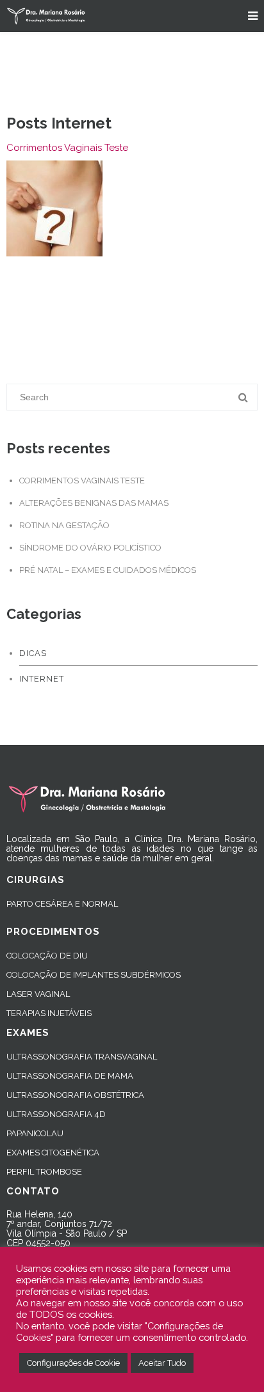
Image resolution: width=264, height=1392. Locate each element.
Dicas (33, 653)
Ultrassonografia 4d (56, 1114)
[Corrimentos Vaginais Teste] (54, 208)
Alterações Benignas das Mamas (94, 503)
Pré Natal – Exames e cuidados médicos (107, 570)
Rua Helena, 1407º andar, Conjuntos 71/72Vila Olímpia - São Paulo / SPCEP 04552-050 (66, 1228)
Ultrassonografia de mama (69, 1076)
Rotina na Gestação (64, 525)
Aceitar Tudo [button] (162, 1363)
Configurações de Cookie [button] (73, 1363)
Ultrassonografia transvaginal (81, 1056)
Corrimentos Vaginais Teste (67, 147)
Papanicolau (34, 1133)
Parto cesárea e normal (62, 904)
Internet (41, 679)
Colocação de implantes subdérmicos (93, 975)
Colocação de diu (47, 955)
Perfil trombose (44, 1172)
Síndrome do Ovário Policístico (90, 547)
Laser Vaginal (38, 994)
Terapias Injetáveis (49, 1013)
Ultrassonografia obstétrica (75, 1095)
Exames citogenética (52, 1152)
